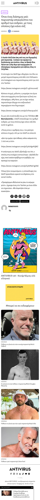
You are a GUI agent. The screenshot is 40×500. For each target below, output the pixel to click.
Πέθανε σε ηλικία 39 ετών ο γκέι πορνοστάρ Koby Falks (18, 423)
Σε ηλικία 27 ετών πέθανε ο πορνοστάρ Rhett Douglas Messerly (18, 385)
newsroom (16, 31)
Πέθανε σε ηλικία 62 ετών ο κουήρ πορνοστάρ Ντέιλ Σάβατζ (17, 345)
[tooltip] (12, 196)
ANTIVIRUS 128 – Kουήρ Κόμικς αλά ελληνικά (18, 277)
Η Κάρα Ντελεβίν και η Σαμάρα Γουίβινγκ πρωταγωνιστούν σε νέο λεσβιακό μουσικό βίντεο (21, 494)
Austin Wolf (15, 201)
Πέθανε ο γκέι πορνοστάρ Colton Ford (13, 461)
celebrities (4, 12)
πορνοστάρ (24, 201)
